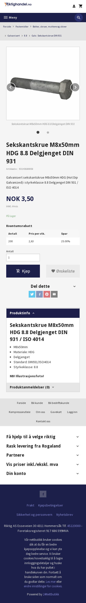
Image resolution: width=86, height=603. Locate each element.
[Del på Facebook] (39, 294)
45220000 (74, 526)
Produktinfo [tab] (20, 313)
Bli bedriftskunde (58, 403)
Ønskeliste (65, 271)
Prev (15, 86)
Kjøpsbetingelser (50, 505)
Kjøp (26, 271)
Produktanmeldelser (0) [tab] (30, 387)
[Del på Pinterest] (46, 294)
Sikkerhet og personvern (34, 514)
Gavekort (56, 412)
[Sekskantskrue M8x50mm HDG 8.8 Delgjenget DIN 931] (43, 83)
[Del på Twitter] (32, 294)
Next (79, 86)
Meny (12, 17)
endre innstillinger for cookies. (43, 586)
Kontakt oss (43, 421)
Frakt (30, 505)
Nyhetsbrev (64, 514)
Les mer (51, 582)
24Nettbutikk (51, 594)
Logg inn (72, 412)
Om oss (40, 412)
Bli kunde (37, 403)
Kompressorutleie (19, 412)
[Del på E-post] (54, 294)
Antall (10, 251)
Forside (7, 26)
